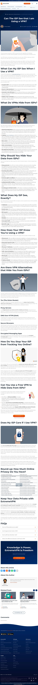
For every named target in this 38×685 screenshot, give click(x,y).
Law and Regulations (19, 6)
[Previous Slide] (34, 590)
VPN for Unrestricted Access (30, 642)
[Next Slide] (36, 590)
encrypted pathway (16, 74)
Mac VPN (14, 642)
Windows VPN (15, 640)
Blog (7, 14)
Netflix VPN (28, 647)
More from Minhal (13, 582)
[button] (19, 416)
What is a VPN (3, 658)
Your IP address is (10, 135)
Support (14, 656)
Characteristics (28, 640)
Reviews (2, 644)
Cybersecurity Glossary (4, 669)
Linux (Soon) (15, 651)
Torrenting (14, 8)
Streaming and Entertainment (6, 8)
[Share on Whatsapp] (12, 571)
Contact (14, 667)
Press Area (2, 664)
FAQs (14, 660)
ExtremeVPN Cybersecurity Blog (6, 647)
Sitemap (14, 665)
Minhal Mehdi (7, 26)
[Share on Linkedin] (9, 571)
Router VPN (15, 649)
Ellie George (23, 606)
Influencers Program (4, 665)
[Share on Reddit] (7, 571)
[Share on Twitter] (2, 571)
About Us (2, 640)
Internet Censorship (10, 6)
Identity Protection (17, 14)
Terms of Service (16, 663)
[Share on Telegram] (15, 571)
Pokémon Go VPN (29, 651)
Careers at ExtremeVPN (5, 649)
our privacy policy (19, 684)
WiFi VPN (27, 649)
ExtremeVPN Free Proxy (5, 651)
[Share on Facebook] (4, 571)
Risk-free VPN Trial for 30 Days (6, 642)
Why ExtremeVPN (4, 660)
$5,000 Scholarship (4, 667)
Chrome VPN (15, 647)
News (25, 6)
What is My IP (3, 657)
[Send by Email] (17, 571)
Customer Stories (4, 662)
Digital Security (3, 6)
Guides (14, 658)
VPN (18, 8)
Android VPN (15, 644)
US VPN (27, 644)
